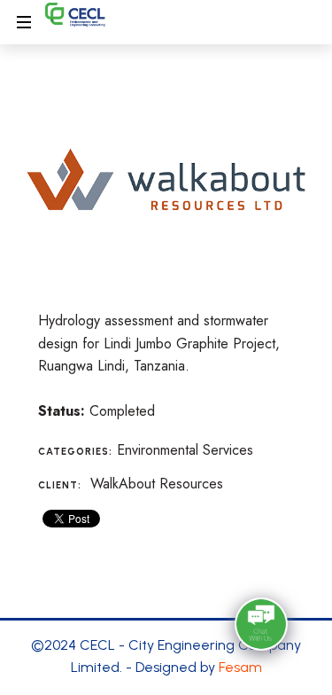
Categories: (75, 451)
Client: (59, 485)
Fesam (240, 667)
